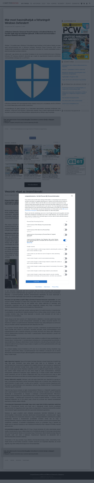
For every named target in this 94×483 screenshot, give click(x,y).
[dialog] (47, 241)
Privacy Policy (55, 286)
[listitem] (47, 221)
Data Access (47, 286)
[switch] (65, 225)
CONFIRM (36, 281)
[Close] (72, 196)
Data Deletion (39, 286)
